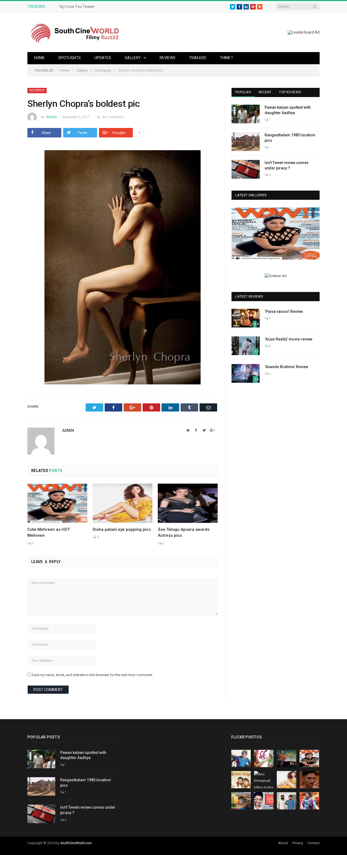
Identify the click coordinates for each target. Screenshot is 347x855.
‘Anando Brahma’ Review (286, 367)
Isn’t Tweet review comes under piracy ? (287, 165)
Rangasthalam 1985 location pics (290, 138)
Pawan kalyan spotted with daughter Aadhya (288, 110)
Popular (243, 92)
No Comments (113, 117)
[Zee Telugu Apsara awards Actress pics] (188, 503)
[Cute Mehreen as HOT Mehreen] (57, 503)
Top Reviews (290, 92)
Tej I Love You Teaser (77, 6)
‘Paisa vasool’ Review (284, 311)
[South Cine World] (74, 32)
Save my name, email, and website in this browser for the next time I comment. (92, 675)
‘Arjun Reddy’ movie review (288, 339)
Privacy (297, 843)
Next (313, 234)
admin (51, 117)
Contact (313, 843)
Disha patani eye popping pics (122, 529)
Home (39, 58)
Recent (265, 92)
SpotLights (69, 58)
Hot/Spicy (37, 90)
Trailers (197, 58)
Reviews (167, 58)
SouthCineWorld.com (76, 843)
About (283, 843)
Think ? (226, 58)
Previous (237, 234)
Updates (102, 58)
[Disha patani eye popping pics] (123, 503)
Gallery (133, 58)
